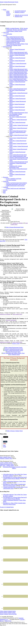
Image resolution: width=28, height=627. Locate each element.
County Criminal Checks (6, 462)
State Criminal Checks (5, 457)
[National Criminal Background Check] (13, 349)
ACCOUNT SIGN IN (20, 11)
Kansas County (16, 343)
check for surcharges (11, 320)
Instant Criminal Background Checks (9, 2)
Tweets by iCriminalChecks (7, 507)
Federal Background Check (7, 464)
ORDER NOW (18, 16)
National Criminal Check (6, 458)
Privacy (2, 620)
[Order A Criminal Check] (14, 430)
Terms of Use (8, 620)
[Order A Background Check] (14, 227)
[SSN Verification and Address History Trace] (13, 353)
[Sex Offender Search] (14, 354)
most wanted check (17, 314)
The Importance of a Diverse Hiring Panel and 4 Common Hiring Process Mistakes (15, 478)
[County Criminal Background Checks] (13, 350)
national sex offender (18, 223)
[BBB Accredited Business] (12, 28)
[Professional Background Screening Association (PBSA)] (14, 468)
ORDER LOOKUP (19, 12)
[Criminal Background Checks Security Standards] (24, 28)
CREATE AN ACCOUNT (21, 15)
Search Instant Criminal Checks (7, 612)
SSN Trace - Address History (7, 465)
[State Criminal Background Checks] (13, 347)
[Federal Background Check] (13, 351)
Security (22, 619)
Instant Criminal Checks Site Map (8, 614)
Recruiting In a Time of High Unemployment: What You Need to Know (14, 485)
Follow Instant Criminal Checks (8, 611)
